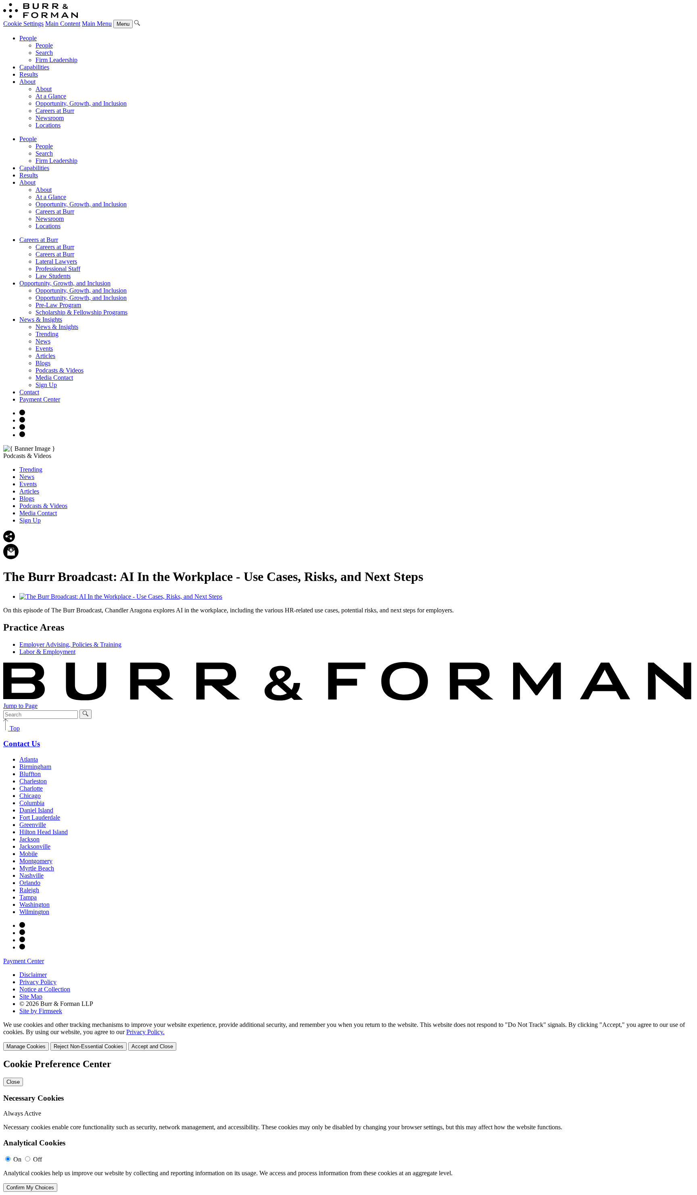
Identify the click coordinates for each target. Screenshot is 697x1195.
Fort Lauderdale (39, 817)
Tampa (28, 897)
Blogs (42, 363)
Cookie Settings (23, 23)
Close (13, 1082)
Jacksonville (34, 846)
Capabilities (34, 67)
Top (14, 728)
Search (44, 52)
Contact (29, 392)
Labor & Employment (47, 651)
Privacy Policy (37, 981)
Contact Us (21, 743)
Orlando (29, 882)
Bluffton (30, 773)
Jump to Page (20, 705)
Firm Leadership (56, 59)
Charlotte (31, 788)
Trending (46, 334)
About (27, 81)
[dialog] (348, 1036)
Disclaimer (33, 974)
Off (37, 1159)
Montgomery (35, 861)
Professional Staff (57, 268)
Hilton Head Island (43, 832)
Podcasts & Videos (59, 370)
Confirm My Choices (30, 1188)
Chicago (30, 795)
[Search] (137, 23)
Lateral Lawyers (56, 261)
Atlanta (28, 759)
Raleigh (29, 890)
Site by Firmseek (40, 1011)
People (28, 38)
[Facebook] (22, 420)
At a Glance (50, 96)
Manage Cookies (26, 1046)
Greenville (32, 824)
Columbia (31, 802)
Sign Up (46, 384)
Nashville (31, 875)
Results (28, 74)
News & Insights (40, 319)
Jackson (29, 839)
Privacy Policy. (145, 1031)
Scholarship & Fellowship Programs (81, 312)
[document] (348, 1125)
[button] (9, 540)
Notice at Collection (44, 989)
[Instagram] (22, 413)
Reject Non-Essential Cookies (88, 1046)
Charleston (33, 781)
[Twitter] (22, 427)
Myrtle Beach (36, 868)
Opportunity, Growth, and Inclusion (81, 103)
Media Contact (54, 377)
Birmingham (35, 766)
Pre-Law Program (58, 305)
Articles (45, 355)
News (42, 341)
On (17, 1159)
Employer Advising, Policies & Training (70, 644)
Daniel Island (36, 810)
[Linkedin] (22, 434)
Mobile (28, 853)
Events (44, 348)
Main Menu (97, 23)
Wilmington (34, 911)
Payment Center (39, 399)
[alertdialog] (348, 1125)
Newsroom (49, 118)
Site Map (30, 996)
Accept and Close (152, 1046)
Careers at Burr (54, 110)
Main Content (62, 23)
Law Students (53, 276)
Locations (48, 125)
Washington (34, 904)
